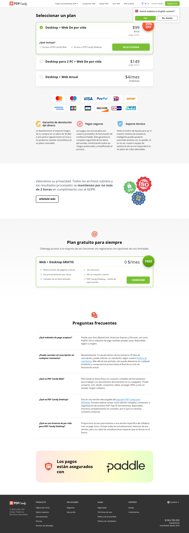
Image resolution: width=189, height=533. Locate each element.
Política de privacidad (107, 516)
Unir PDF (116, 3)
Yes (145, 18)
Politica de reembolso (107, 521)
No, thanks (167, 18)
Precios (39, 521)
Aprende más (47, 199)
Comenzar (138, 280)
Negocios (71, 507)
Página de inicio (42, 507)
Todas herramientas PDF (65, 3)
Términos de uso (105, 512)
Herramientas (42, 516)
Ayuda (131, 507)
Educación (71, 512)
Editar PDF (104, 3)
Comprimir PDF (88, 3)
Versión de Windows (44, 525)
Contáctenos (133, 512)
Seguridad (102, 507)
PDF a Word (129, 3)
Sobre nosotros (42, 512)
